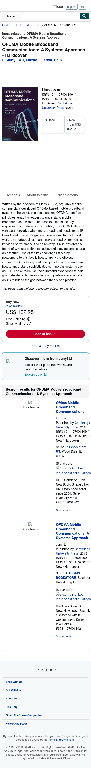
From (73, 124)
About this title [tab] (38, 194)
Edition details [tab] (66, 194)
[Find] (84, 16)
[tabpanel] (43, 246)
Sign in (71, 7)
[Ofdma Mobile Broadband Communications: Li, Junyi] (30, 403)
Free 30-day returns (46, 345)
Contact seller (64, 510)
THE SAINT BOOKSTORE (69, 575)
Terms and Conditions (61, 739)
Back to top (45, 670)
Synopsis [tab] (13, 194)
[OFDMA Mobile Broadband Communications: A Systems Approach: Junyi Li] (30, 524)
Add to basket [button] (45, 333)
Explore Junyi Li (36, 374)
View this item (14, 306)
